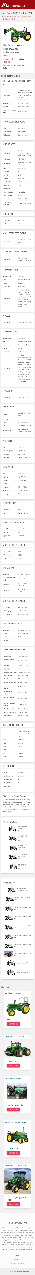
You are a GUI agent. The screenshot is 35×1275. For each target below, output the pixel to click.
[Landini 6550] (13, 866)
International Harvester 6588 (22, 944)
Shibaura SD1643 (22, 888)
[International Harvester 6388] (9, 936)
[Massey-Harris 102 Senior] (10, 899)
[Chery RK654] (13, 847)
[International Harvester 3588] (9, 917)
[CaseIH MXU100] (13, 857)
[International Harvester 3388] (9, 908)
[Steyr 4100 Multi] (13, 838)
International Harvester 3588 (22, 916)
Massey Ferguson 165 (22, 972)
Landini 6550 (22, 864)
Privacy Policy (17, 1259)
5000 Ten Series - (13, 1105)
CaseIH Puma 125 (22, 826)
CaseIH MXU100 (22, 855)
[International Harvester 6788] (9, 954)
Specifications (13, 1024)
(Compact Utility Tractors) (20, 1122)
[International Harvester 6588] (9, 945)
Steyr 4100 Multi (22, 836)
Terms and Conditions (17, 1263)
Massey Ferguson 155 (22, 963)
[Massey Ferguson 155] (11, 963)
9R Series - (11, 1061)
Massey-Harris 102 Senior (22, 897)
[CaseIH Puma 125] (12, 829)
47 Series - (11, 1148)
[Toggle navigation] (33, 4)
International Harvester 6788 (22, 953)
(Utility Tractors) (17, 993)
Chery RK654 (22, 845)
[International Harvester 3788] (9, 927)
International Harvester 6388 (22, 935)
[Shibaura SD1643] (12, 889)
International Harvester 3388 (22, 907)
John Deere (20, 45)
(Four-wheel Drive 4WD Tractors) (21, 1037)
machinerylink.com (23, 1271)
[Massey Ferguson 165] (11, 972)
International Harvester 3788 (22, 926)
